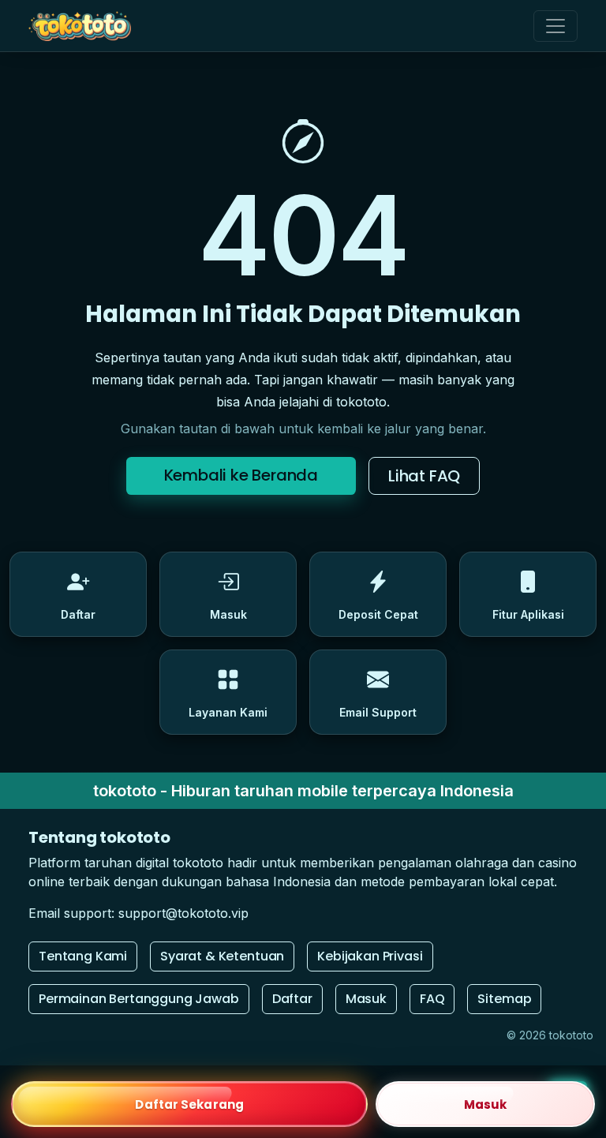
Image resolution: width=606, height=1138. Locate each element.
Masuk (366, 999)
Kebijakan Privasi (369, 956)
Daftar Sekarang (189, 1104)
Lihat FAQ (424, 476)
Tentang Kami (83, 956)
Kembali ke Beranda (241, 475)
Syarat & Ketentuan (222, 956)
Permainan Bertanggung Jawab (139, 999)
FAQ (432, 999)
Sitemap (504, 999)
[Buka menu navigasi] (555, 26)
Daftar (292, 999)
